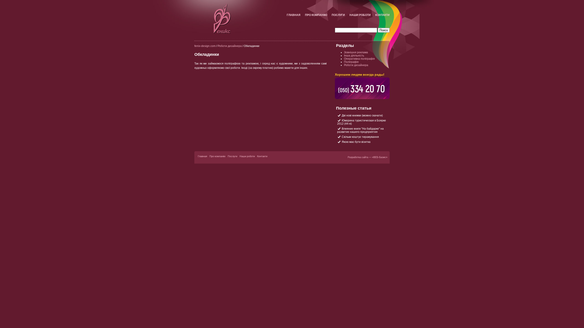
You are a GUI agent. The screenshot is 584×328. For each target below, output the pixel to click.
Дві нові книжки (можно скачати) (362, 115)
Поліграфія (351, 62)
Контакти (382, 15)
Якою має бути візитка (356, 142)
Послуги (338, 15)
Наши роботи (360, 15)
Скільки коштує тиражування (360, 136)
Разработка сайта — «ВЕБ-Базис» (367, 157)
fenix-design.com (205, 46)
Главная (293, 15)
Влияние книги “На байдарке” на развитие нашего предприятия (360, 130)
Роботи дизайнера (230, 46)
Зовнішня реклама (356, 52)
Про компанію (316, 15)
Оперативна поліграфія (359, 58)
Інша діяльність (354, 55)
